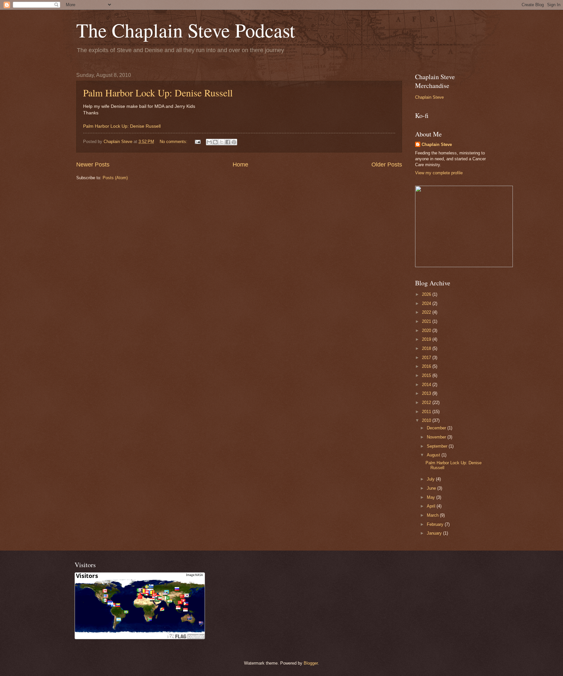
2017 (427, 357)
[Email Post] (197, 141)
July (431, 479)
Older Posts (386, 164)
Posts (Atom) (115, 177)
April (432, 506)
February (436, 524)
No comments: (174, 141)
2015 (427, 375)
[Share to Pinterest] (234, 142)
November (437, 437)
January (435, 533)
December (437, 427)
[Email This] (209, 142)
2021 (427, 321)
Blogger (311, 663)
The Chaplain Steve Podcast (185, 30)
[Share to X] (221, 142)
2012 (427, 402)
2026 (427, 294)
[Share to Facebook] (227, 142)
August (434, 455)
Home (240, 164)
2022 (427, 312)
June (432, 488)
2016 (427, 366)
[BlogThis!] (215, 142)
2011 (427, 411)
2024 (427, 303)
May (431, 497)
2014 (427, 384)
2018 (427, 348)
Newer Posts (92, 164)
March (433, 515)
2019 (427, 339)
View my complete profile (439, 172)
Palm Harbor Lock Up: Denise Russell (158, 92)
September (438, 446)
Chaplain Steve (429, 97)
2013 (427, 393)
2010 (427, 420)
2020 (427, 330)
